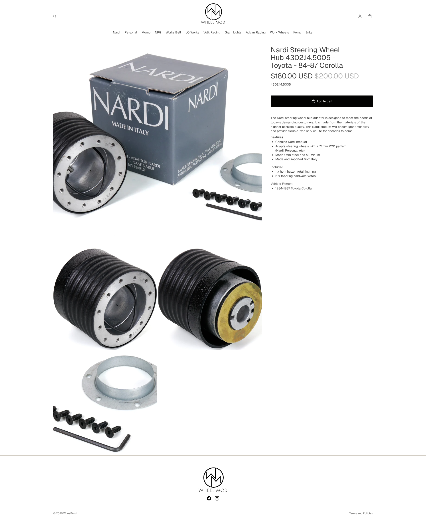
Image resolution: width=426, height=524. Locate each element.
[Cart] (370, 16)
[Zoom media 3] (210, 298)
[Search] (54, 16)
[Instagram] (217, 498)
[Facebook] (209, 498)
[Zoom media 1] (157, 141)
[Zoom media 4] (105, 403)
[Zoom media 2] (105, 298)
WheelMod (70, 513)
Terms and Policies (361, 513)
